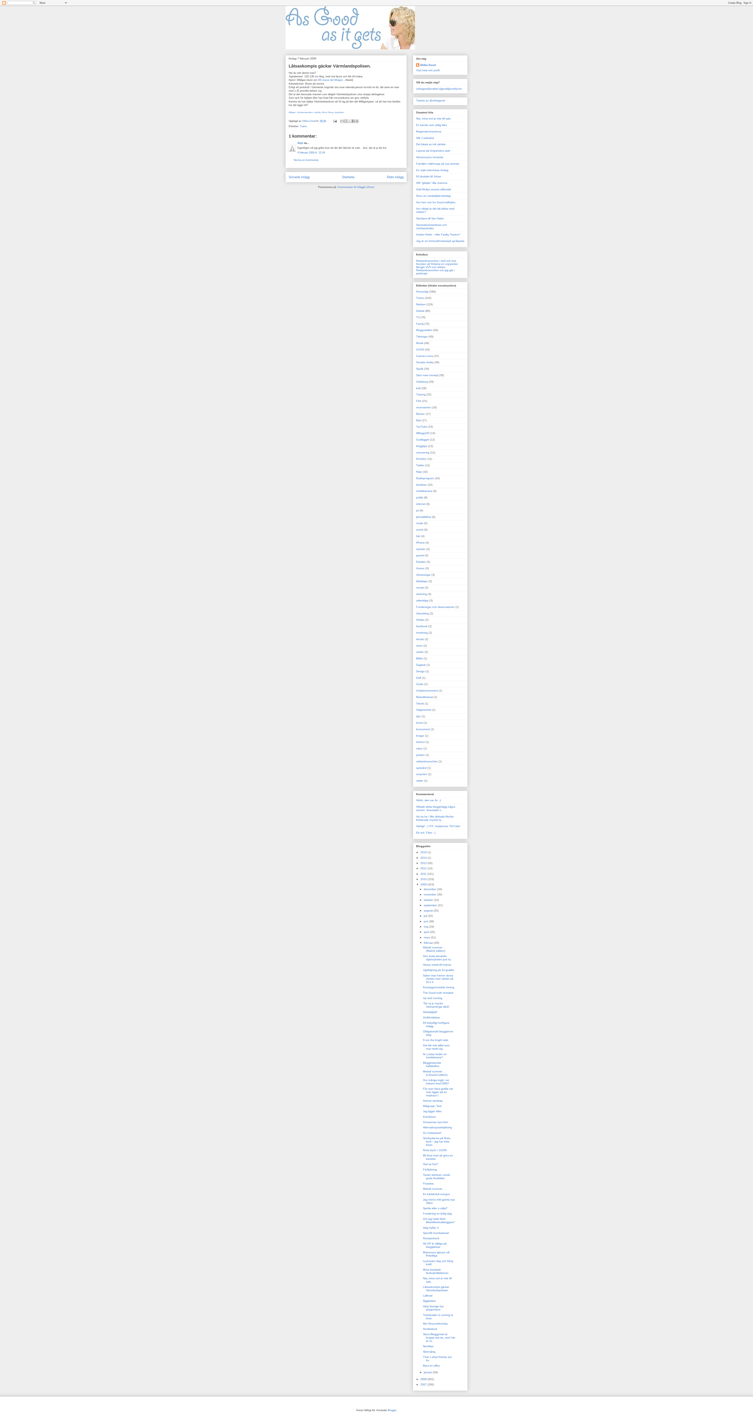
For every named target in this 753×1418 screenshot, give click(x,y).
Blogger (392, 1410)
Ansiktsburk (430, 1328)
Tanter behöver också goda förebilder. (436, 1176)
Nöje (419, 471)
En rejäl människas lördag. (432, 170)
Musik (419, 343)
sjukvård (421, 767)
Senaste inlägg (299, 177)
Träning (421, 394)
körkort (420, 742)
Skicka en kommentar (306, 160)
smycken (421, 774)
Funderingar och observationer (435, 607)
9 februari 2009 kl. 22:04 (311, 152)
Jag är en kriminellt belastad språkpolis (440, 241)
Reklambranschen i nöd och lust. (436, 260)
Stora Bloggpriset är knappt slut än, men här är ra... (439, 1337)
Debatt (420, 310)
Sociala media (425, 362)
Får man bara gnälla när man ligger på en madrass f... (438, 1092)
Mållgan (292, 112)
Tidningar (422, 336)
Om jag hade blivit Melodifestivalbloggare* (439, 1220)
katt (418, 388)
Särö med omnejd (427, 375)
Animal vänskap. (433, 1100)
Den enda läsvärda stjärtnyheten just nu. (437, 957)
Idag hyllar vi (431, 1227)
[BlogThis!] (346, 121)
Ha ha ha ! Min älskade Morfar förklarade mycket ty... (435, 818)
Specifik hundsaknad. (436, 1233)
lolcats (420, 639)
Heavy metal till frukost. (437, 964)
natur (419, 748)
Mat (418, 420)
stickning (421, 594)
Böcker (420, 413)
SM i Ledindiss (425, 138)
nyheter (421, 549)
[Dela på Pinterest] (357, 121)
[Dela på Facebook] (353, 121)
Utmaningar (423, 574)
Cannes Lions (424, 356)
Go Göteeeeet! (432, 1132)
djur (418, 716)
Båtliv (419, 658)
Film (418, 400)
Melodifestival (424, 697)
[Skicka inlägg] (335, 121)
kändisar (421, 484)
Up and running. (433, 998)
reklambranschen (427, 761)
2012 (423, 868)
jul (417, 510)
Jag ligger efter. (432, 1111)
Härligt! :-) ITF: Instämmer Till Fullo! (438, 826)
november (430, 894)
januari (428, 1372)
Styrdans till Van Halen (430, 218)
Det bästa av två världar (431, 144)
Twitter (420, 465)
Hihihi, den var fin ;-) (428, 800)
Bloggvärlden (424, 330)
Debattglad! (430, 1012)
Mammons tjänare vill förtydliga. (436, 1254)
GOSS (420, 349)
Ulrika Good (428, 65)
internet (421, 504)
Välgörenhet (423, 709)
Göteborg (422, 381)
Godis (419, 684)
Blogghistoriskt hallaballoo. (432, 1064)
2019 (423, 852)
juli (426, 915)
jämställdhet (423, 516)
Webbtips (422, 581)
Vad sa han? (430, 1164)
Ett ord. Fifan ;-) (426, 832)
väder (419, 780)
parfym (420, 754)
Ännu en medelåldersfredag (433, 195)
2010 (423, 879)
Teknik (420, 703)
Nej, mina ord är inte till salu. (433, 118)
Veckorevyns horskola (429, 157)
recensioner (423, 407)
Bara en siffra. (431, 1365)
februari (429, 942)
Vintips (420, 619)
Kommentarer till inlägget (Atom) (356, 187)
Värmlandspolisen (305, 112)
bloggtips (421, 446)
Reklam (421, 304)
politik (419, 497)
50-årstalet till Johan (428, 176)
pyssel (420, 555)
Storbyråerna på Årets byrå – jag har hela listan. (436, 1141)
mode (419, 523)
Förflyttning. (430, 1169)
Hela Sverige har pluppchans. (433, 1308)
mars (427, 937)
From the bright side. (436, 1040)
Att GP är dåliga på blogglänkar (435, 1245)
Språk (419, 368)
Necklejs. (428, 1346)
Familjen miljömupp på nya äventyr (437, 163)
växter (420, 651)
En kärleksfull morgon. (437, 1194)
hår (418, 536)
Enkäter (421, 561)
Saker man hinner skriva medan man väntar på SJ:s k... (438, 979)
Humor (420, 568)
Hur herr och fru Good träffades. (436, 202)
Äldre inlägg (395, 177)
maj (426, 926)
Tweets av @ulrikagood (430, 100)
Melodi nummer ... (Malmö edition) (434, 949)
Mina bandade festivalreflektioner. (436, 1271)
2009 (423, 884)
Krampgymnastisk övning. (439, 987)
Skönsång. (429, 1351)
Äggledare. (430, 1300)
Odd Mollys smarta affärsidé (433, 189)
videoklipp (422, 600)
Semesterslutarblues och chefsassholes (431, 226)
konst (419, 722)
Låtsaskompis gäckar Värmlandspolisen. (436, 1288)
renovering (422, 452)
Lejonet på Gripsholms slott (433, 150)
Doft (418, 677)
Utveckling (422, 613)
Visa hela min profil (428, 70)
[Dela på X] (349, 121)
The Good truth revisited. (438, 992)
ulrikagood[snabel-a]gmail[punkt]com (439, 88)
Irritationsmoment (427, 690)
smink (419, 529)
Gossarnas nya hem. (436, 1122)
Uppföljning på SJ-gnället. (439, 970)
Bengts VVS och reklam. (431, 267)
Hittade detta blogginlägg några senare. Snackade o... (435, 808)
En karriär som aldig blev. (431, 125)
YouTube (421, 426)
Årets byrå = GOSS (435, 1150)
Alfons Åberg (327, 112)
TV (418, 317)
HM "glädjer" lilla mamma (431, 182)
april (427, 931)
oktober (429, 900)
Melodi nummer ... (434, 1188)
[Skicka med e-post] (342, 121)
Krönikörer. (430, 1116)
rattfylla (317, 112)
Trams (303, 126)
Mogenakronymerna (428, 131)
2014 (423, 857)
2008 (423, 1379)
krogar (420, 735)
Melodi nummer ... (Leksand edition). (435, 1073)
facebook (421, 626)
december (430, 889)
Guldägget (422, 439)
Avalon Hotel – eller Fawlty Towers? (438, 234)
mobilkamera (424, 491)
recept (420, 587)
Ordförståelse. (432, 1017)
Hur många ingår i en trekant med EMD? (436, 1082)
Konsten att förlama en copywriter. (437, 264)
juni (426, 921)
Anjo (300, 142)
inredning (422, 632)
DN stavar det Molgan (330, 79)
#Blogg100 (422, 433)
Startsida (348, 177)
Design (420, 671)
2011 (423, 873)
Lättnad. (428, 1295)
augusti (429, 910)
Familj (420, 323)
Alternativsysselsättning (437, 1127)
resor (419, 645)
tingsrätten (339, 112)
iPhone (420, 542)
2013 (423, 863)
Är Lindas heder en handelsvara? (435, 1056)
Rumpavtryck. (431, 1238)
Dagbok (421, 664)
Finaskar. (428, 1183)
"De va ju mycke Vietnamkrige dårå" (436, 1005)
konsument (423, 729)
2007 (423, 1384)
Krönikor (421, 458)
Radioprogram (425, 478)
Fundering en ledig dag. (438, 1213)
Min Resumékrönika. (435, 1323)
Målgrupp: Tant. (432, 1106)
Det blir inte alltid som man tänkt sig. (436, 1047)
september (431, 905)
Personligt (422, 291)
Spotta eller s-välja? (435, 1208)
